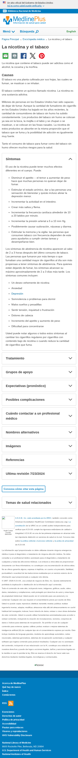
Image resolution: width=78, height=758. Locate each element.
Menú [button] (7, 31)
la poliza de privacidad (64, 541)
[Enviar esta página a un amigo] (5, 55)
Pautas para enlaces (12, 727)
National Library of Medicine (16, 742)
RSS (4, 703)
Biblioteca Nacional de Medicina (24, 11)
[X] (32, 55)
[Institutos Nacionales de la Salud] (5, 11)
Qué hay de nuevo (11, 687)
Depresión (17, 293)
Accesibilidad (9, 723)
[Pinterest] (41, 55)
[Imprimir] (14, 55)
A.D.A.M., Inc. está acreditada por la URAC (33, 518)
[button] (70, 159)
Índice (5, 691)
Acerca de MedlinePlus (14, 683)
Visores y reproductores (14, 731)
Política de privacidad (13, 719)
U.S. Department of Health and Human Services (26, 750)
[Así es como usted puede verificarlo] (39, 4)
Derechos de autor (11, 716)
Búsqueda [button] (27, 31)
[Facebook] (23, 55)
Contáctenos (8, 695)
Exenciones (8, 712)
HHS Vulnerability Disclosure (17, 735)
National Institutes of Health (16, 754)
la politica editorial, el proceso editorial (36, 541)
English (71, 31)
